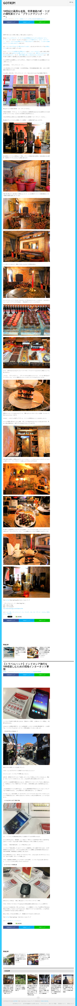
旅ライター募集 (52, 1003)
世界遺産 (9, 613)
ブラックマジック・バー (18, 612)
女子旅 (29, 19)
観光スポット (43, 19)
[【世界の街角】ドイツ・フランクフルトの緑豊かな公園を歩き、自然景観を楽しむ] (20, 979)
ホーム (71, 2)
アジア (16, 671)
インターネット (21, 671)
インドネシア (17, 920)
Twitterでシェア (26, 22)
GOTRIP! (9, 3)
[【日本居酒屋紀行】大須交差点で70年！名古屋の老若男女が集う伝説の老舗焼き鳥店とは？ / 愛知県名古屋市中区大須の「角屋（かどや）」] (8, 979)
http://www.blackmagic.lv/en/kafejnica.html (13, 608)
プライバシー (44, 1003)
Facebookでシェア (11, 22)
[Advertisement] (27, 29)
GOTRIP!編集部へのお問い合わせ (31, 1003)
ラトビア (27, 612)
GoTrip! (7, 600)
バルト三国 (8, 612)
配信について (70, 1003)
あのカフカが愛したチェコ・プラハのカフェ (23, 53)
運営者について (62, 1003)
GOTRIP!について (17, 1003)
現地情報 (38, 19)
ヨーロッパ (17, 19)
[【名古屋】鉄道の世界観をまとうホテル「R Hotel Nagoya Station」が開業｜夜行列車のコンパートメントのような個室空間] (44, 979)
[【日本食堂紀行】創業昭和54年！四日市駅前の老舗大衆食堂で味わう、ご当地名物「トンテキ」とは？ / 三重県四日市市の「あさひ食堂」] (56, 979)
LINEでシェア (42, 22)
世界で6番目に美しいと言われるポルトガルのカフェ (31, 55)
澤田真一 (5, 671)
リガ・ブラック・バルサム (39, 612)
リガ (31, 612)
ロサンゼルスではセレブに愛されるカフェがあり (17, 46)
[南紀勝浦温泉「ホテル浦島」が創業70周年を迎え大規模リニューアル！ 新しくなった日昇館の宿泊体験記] (68, 979)
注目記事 (34, 19)
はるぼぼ (5, 19)
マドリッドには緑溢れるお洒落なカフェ (16, 51)
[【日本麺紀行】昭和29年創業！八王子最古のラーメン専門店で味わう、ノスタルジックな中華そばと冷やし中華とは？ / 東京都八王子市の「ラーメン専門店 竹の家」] (32, 979)
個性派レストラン (24, 19)
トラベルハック (29, 671)
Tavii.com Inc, (45, 1001)
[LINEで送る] (18, 616)
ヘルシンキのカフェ (35, 51)
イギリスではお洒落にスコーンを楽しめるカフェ (22, 41)
